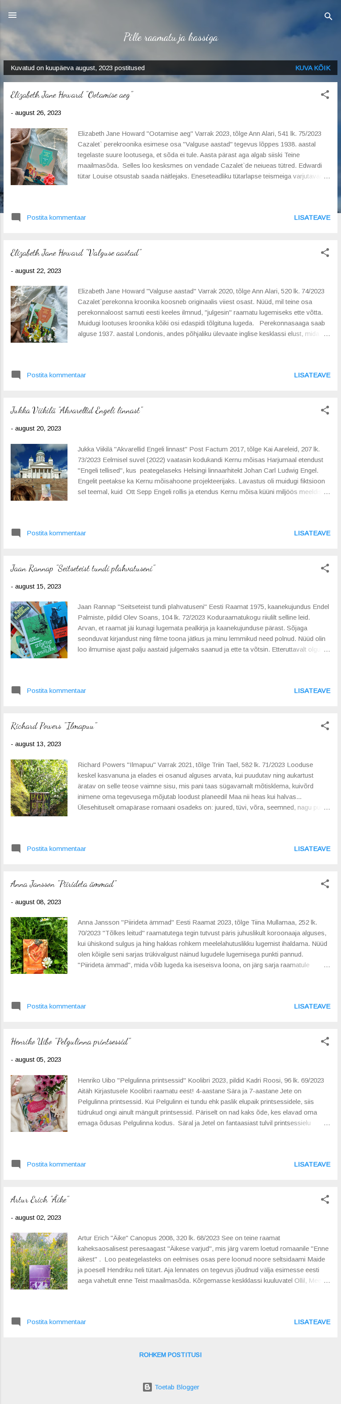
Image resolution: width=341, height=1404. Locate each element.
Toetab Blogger (176, 1387)
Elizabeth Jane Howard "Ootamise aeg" (72, 94)
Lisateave (312, 217)
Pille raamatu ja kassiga (170, 37)
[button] (325, 96)
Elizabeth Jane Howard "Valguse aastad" (76, 252)
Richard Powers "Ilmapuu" (54, 725)
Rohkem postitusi (170, 1354)
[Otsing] (328, 18)
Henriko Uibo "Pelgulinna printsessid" (71, 1041)
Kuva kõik (312, 67)
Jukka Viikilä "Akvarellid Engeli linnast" (77, 410)
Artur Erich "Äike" (40, 1199)
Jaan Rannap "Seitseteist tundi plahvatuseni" (83, 568)
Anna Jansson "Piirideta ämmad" (63, 883)
